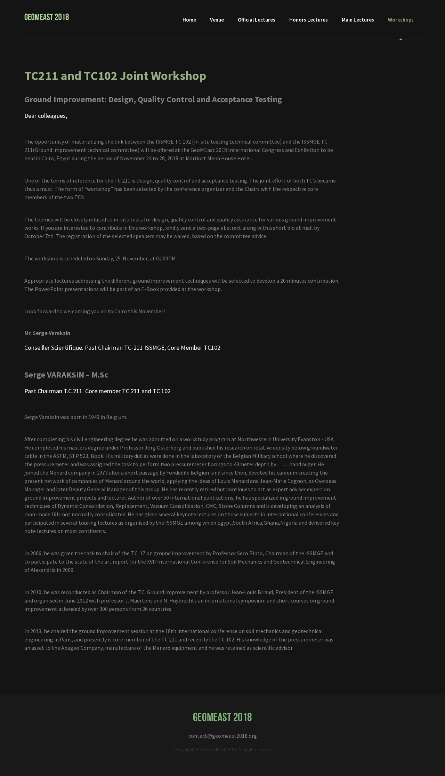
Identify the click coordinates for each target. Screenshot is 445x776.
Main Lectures (358, 19)
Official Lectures (256, 19)
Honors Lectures (308, 19)
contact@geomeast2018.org (222, 735)
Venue (217, 19)
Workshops (401, 19)
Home (189, 19)
